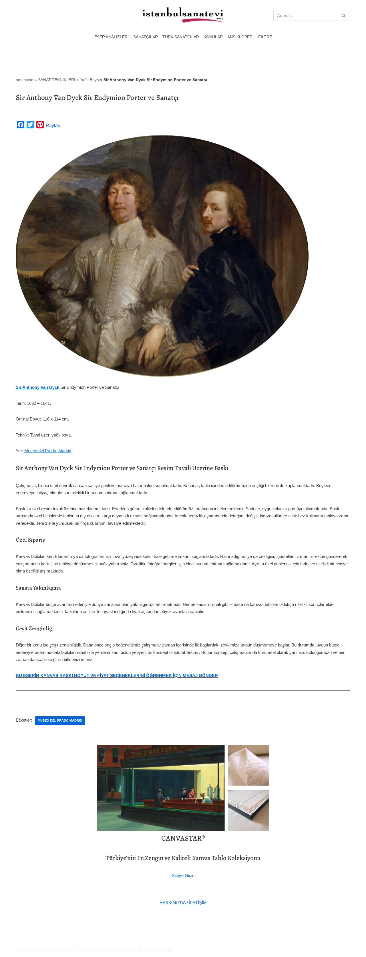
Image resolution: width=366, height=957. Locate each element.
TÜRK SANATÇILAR (180, 37)
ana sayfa (24, 79)
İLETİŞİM (198, 902)
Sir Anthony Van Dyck (37, 387)
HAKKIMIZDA (173, 902)
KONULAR (213, 37)
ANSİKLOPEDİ (240, 37)
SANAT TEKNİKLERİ (56, 79)
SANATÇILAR (145, 37)
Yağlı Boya (89, 79)
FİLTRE (265, 37)
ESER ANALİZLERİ (111, 37)
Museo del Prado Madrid (60, 720)
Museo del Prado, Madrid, (48, 450)
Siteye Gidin (183, 875)
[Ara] (343, 15)
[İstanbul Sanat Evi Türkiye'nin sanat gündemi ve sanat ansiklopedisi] (183, 15)
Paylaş (53, 125)
